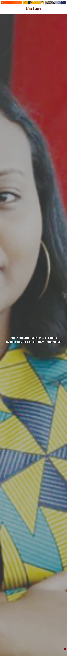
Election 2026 (44, 5)
